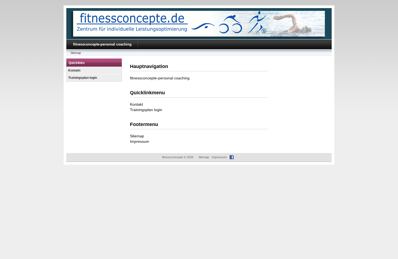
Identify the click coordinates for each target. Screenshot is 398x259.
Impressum (139, 141)
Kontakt (74, 70)
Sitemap (75, 52)
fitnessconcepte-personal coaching (102, 44)
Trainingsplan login (82, 78)
